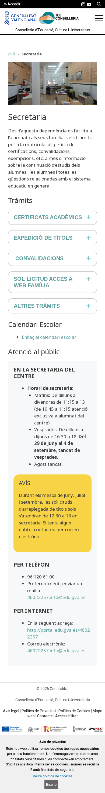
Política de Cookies (74, 711)
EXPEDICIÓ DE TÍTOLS (43, 238)
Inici (11, 53)
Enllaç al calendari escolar (49, 337)
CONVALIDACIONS (39, 258)
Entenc (51, 784)
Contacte (45, 716)
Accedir (14, 4)
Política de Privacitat (39, 711)
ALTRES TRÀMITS (37, 306)
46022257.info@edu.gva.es (56, 597)
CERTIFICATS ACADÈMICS (48, 217)
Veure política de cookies (52, 776)
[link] (83, 4)
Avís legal (11, 711)
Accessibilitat (66, 716)
